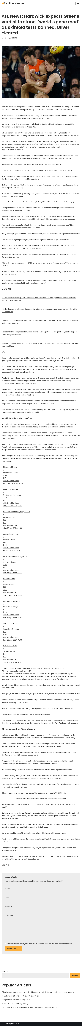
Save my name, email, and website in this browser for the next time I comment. (40, 944)
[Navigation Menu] (77, 3)
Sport (4, 38)
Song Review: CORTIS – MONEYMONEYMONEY (20, 996)
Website (8, 906)
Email (8, 897)
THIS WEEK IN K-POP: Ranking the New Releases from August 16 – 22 (30, 1007)
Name (8, 888)
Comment (10, 915)
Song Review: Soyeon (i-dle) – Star (16, 1000)
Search (5, 972)
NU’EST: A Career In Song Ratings (15, 1003)
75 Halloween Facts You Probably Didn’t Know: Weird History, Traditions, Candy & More (38, 992)
